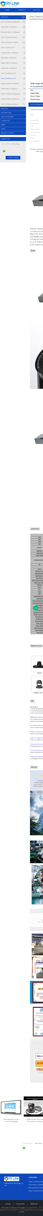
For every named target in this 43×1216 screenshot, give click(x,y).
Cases (3, 129)
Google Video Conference (13, 52)
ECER (22, 1212)
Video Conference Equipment (13, 94)
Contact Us (5, 121)
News (3, 125)
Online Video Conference (13, 88)
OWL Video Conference (13, 58)
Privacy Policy (20, 1204)
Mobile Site (34, 1204)
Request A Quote (7, 133)
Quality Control (7, 117)
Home (7, 10)
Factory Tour (6, 112)
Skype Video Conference (13, 68)
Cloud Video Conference (13, 27)
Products (22, 10)
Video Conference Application (13, 22)
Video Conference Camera (13, 42)
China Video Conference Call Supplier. (13, 1207)
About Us (4, 108)
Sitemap (7, 1204)
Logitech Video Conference (13, 99)
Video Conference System (13, 104)
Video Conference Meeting (13, 83)
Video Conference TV (13, 47)
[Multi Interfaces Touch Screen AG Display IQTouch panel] (11, 1107)
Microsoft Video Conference (13, 32)
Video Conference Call (13, 78)
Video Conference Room (13, 37)
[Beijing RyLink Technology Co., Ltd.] (4, 151)
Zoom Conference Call (13, 73)
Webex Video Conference (13, 63)
